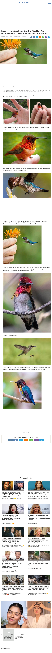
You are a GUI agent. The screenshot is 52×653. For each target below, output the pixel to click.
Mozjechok (24, 2)
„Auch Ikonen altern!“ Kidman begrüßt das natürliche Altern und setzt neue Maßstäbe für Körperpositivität (38, 541)
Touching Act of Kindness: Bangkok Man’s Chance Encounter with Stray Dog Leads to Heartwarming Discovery (38, 589)
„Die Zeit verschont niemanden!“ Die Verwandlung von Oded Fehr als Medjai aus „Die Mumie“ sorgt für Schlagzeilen (13, 494)
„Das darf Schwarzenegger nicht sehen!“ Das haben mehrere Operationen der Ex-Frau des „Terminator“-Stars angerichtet (11, 541)
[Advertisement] (26, 16)
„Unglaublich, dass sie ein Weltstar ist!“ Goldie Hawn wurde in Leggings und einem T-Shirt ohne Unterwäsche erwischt (39, 517)
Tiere (19, 36)
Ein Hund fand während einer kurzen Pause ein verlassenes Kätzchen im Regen (38, 563)
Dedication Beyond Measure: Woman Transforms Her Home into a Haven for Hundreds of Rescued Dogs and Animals (13, 589)
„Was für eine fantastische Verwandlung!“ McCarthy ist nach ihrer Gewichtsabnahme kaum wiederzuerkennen (12, 517)
